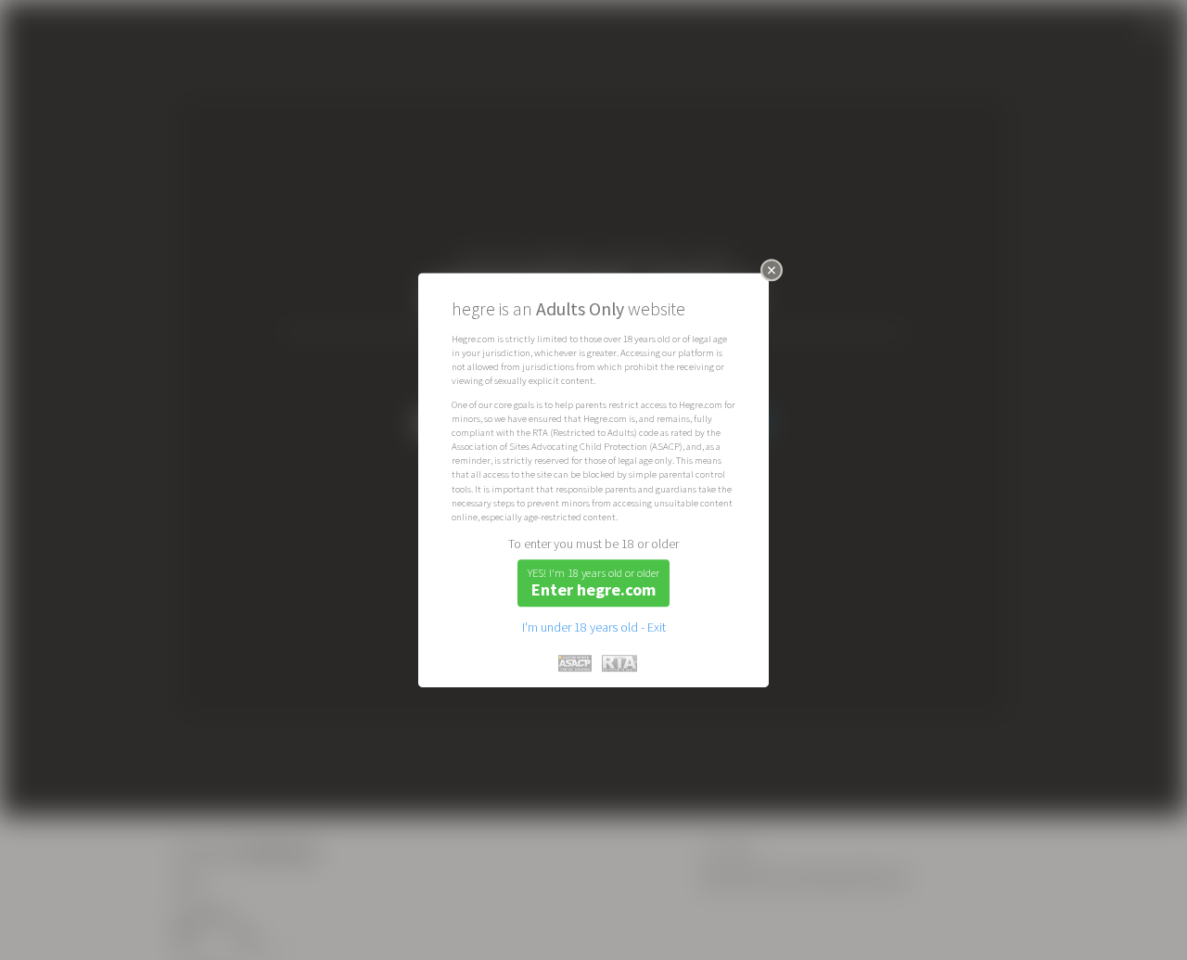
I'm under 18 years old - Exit (594, 627)
